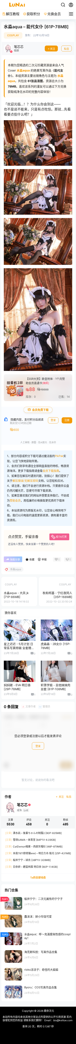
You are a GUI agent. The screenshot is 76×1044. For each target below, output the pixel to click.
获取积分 (33, 14)
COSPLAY (13, 35)
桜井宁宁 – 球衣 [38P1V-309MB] (28, 860)
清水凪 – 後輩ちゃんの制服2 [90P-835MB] (33, 833)
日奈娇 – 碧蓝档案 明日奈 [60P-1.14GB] (31, 867)
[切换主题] (62, 4)
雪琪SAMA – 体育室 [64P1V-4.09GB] (30, 840)
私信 (66, 48)
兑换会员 (54, 14)
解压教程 (12, 14)
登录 (53, 420)
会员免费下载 (40, 409)
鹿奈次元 (48, 1010)
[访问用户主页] (13, 48)
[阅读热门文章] (38, 903)
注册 (66, 420)
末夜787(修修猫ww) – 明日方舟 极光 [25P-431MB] (38, 853)
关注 (52, 48)
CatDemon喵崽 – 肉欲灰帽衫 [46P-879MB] (33, 846)
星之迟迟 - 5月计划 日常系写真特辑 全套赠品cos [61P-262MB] (19, 648)
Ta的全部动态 (38, 877)
